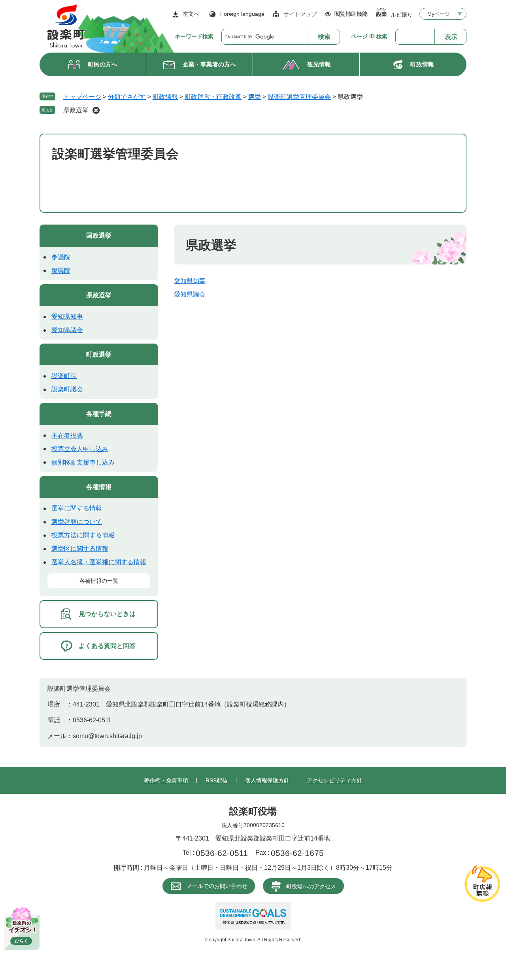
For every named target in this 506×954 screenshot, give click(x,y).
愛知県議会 (190, 294)
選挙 (254, 96)
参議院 (60, 257)
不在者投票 (67, 435)
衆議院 (60, 270)
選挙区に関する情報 (79, 548)
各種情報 (98, 487)
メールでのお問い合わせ (217, 886)
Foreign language (242, 14)
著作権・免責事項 (166, 780)
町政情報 (422, 64)
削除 (96, 110)
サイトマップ (300, 14)
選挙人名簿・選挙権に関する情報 (98, 562)
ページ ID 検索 (369, 36)
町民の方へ (102, 64)
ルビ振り (402, 14)
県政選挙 (76, 110)
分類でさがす (127, 96)
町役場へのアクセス (311, 886)
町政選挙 (98, 354)
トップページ (82, 96)
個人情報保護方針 (267, 780)
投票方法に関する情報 (83, 535)
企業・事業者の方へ (209, 64)
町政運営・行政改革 (213, 96)
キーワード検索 (194, 36)
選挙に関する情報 (76, 508)
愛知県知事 (190, 281)
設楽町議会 (67, 389)
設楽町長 (64, 375)
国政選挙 (98, 235)
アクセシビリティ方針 (334, 780)
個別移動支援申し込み (83, 462)
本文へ (191, 14)
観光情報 (319, 64)
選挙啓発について (76, 521)
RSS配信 (217, 780)
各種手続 (98, 413)
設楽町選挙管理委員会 (299, 96)
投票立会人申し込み (79, 449)
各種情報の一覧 (98, 581)
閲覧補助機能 (351, 14)
